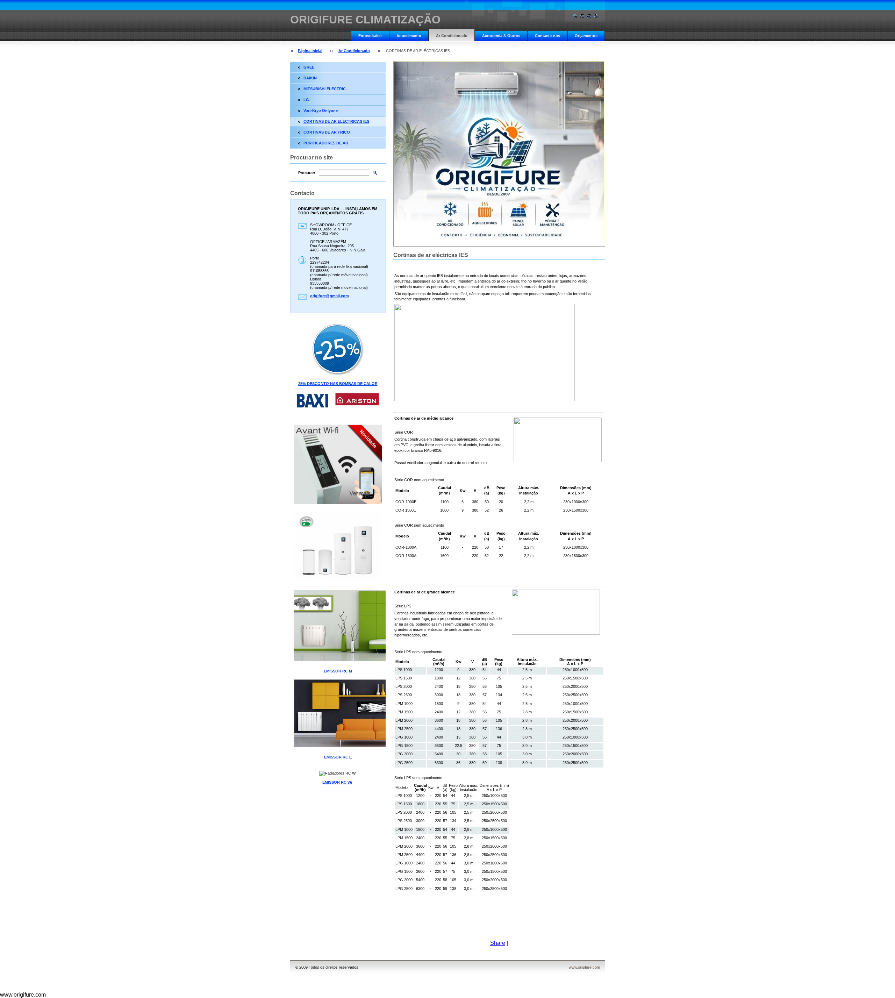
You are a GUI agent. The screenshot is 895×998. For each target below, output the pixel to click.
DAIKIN (310, 78)
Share (497, 943)
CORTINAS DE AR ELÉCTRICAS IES (336, 121)
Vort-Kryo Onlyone (320, 110)
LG (306, 100)
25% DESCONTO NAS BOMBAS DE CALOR (338, 384)
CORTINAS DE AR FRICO (326, 132)
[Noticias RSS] (596, 16)
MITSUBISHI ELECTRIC (324, 89)
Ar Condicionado (451, 36)
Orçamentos (586, 36)
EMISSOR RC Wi (337, 782)
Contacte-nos (547, 36)
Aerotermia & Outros (501, 36)
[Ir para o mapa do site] (582, 16)
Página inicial (310, 51)
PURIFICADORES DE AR (325, 143)
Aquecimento (408, 36)
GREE (308, 67)
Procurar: (306, 173)
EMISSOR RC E (338, 757)
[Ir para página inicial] (575, 16)
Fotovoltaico (370, 36)
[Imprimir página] (589, 16)
